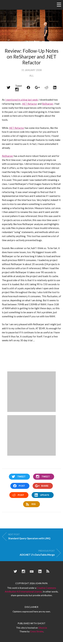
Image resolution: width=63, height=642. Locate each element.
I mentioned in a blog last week (21, 99)
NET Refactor (29, 103)
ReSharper (47, 103)
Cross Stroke (36, 631)
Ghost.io (42, 627)
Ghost (41, 623)
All (31, 75)
